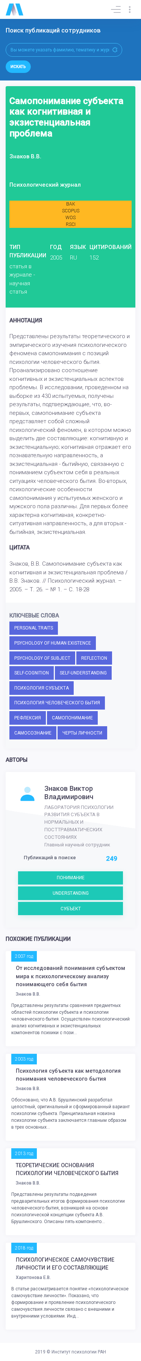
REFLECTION (94, 658)
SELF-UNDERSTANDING (83, 673)
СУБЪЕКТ (71, 908)
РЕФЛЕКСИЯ (27, 718)
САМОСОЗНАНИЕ (33, 733)
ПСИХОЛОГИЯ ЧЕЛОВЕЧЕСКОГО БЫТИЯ (57, 702)
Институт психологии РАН (79, 1352)
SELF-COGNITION (31, 673)
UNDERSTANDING (71, 893)
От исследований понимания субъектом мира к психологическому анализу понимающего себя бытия (70, 976)
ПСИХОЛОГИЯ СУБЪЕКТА (41, 688)
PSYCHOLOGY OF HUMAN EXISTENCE (52, 643)
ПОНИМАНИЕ (71, 877)
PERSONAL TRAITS (33, 628)
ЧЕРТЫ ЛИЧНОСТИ (82, 733)
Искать (18, 67)
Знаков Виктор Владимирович (68, 792)
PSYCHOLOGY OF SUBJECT (42, 658)
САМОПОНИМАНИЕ (72, 718)
